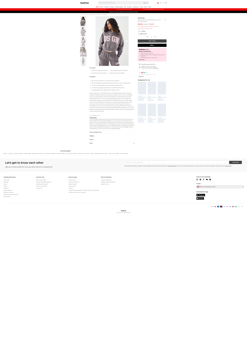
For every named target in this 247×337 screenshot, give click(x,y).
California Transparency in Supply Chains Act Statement (84, 190)
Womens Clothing (92, 14)
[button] (158, 3)
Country (198, 183)
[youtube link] (207, 179)
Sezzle (5, 186)
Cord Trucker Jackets (113, 153)
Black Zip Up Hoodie (37, 153)
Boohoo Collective (9, 192)
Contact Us (39, 188)
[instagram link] (197, 179)
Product (71, 188)
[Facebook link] (203, 179)
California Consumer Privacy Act (77, 192)
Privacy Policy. (228, 166)
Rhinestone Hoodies (49, 153)
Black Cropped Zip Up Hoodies (98, 153)
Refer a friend (104, 184)
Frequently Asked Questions (43, 182)
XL (155, 36)
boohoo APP (7, 196)
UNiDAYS (6, 188)
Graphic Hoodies (104, 14)
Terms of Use (72, 186)
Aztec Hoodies (124, 153)
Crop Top (10, 153)
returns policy (155, 68)
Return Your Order (41, 180)
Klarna (5, 184)
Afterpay (6, 182)
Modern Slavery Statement (108, 182)
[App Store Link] (200, 197)
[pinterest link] (200, 179)
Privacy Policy (72, 180)
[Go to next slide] (127, 41)
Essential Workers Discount (11, 194)
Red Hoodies (27, 153)
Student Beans (8, 190)
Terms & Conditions (74, 182)
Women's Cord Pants (83, 153)
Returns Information (41, 186)
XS (147, 36)
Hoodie (5, 153)
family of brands (171, 166)
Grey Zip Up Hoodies (71, 153)
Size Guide (6, 180)
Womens (85, 14)
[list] (112, 41)
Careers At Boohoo (106, 180)
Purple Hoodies (60, 153)
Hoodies (98, 14)
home (81, 14)
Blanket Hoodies (18, 153)
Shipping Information (42, 184)
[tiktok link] (210, 179)
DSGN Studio (141, 18)
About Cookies (73, 184)
